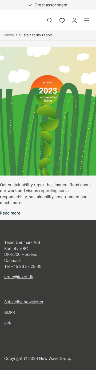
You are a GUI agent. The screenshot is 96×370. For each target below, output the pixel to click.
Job (7, 322)
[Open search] (50, 20)
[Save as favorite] (62, 20)
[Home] (19, 21)
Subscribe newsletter (23, 301)
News (9, 35)
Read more (10, 213)
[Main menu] (87, 20)
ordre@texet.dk (18, 276)
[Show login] (74, 20)
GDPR (9, 312)
